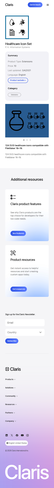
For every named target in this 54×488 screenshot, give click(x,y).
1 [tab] (24, 140)
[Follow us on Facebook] (17, 436)
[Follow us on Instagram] (27, 436)
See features (18, 233)
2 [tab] (27, 140)
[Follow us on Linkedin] (6, 436)
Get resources (19, 289)
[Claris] (9, 4)
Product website (17, 80)
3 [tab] (30, 140)
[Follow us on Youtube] (22, 436)
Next (41, 120)
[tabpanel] (27, 120)
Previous (12, 120)
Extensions (14, 95)
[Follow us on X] (11, 436)
